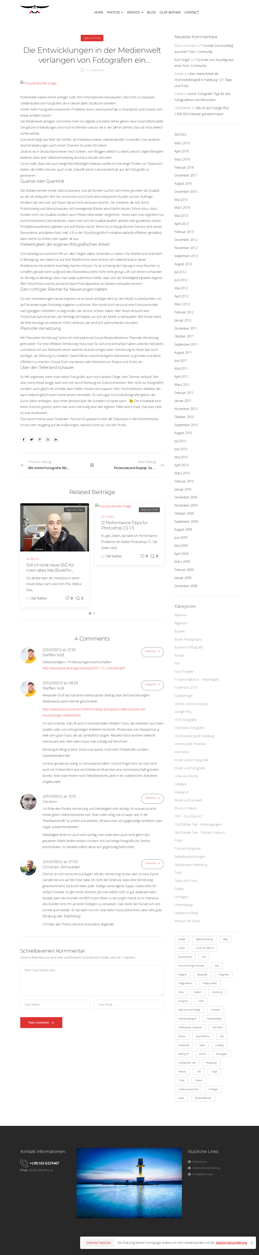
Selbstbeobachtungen (189, 856)
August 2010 (183, 433)
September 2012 (186, 256)
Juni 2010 (180, 449)
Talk (199, 1071)
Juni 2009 (180, 537)
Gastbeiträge (183, 695)
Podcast (182, 1071)
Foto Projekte (184, 671)
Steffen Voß (53, 655)
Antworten (150, 651)
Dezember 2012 (185, 239)
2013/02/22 (32, 559)
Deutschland (184, 957)
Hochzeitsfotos (214, 1018)
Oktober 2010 (184, 417)
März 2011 (182, 384)
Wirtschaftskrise (203, 1098)
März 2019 (182, 143)
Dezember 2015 (185, 191)
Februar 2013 (184, 232)
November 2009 (185, 505)
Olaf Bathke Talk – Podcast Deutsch (199, 832)
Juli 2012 (180, 272)
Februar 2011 (184, 393)
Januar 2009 (182, 578)
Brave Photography (188, 639)
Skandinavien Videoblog (190, 864)
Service (133, 12)
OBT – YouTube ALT (188, 816)
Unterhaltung (183, 905)
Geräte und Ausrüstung (190, 703)
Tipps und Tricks (185, 880)
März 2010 (182, 473)
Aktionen (180, 615)
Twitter (179, 889)
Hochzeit (215, 1009)
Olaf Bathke (170, 12)
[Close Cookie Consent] (251, 1243)
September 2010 (186, 425)
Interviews (181, 752)
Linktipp (219, 1045)
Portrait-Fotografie (187, 848)
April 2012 (181, 296)
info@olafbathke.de (41, 1170)
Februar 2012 (184, 312)
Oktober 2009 (184, 513)
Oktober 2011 (184, 336)
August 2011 (183, 352)
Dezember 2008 (185, 586)
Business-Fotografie (188, 647)
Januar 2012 (182, 320)
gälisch (198, 992)
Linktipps (180, 784)
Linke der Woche (186, 776)
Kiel (222, 1036)
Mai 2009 (181, 545)
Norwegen (221, 1054)
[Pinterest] (39, 439)
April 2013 (181, 223)
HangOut (183, 1001)
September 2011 (186, 344)
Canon (181, 948)
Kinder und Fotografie (189, 768)
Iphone (182, 1036)
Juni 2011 (180, 360)
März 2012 (182, 304)
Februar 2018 (184, 167)
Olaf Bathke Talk (186, 1062)
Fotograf (182, 974)
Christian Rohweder (61, 867)
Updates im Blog (185, 913)
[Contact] (25, 1163)
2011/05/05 (107, 516)
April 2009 (181, 553)
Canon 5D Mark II (204, 948)
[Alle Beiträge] (92, 465)
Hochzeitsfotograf (187, 1018)
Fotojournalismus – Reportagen (196, 679)
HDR (201, 1001)
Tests (178, 872)
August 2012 (183, 264)
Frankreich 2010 (185, 687)
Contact (192, 12)
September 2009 (186, 521)
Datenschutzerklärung (231, 1242)
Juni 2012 (180, 280)
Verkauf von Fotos (187, 921)
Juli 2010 (180, 441)
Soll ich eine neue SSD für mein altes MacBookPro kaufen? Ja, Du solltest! (50, 570)
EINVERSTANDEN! (98, 1243)
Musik (202, 1054)
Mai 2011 (181, 368)
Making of (181, 792)
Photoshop (211, 1062)
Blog (151, 12)
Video (181, 1098)
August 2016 (183, 183)
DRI (204, 957)
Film (177, 663)
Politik (178, 840)
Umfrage (213, 1089)
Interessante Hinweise (190, 744)
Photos (113, 12)
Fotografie (224, 974)
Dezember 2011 (185, 328)
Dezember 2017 (185, 175)
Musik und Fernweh (188, 800)
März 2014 (182, 207)
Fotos (181, 992)
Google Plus (182, 711)
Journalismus (202, 1036)
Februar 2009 (184, 569)
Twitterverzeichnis (188, 1089)
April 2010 (181, 465)
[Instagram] (48, 439)
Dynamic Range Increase (191, 965)
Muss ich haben (185, 808)
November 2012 (185, 248)
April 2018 (181, 151)
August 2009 (183, 529)
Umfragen (181, 897)
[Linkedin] (56, 439)
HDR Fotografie (185, 719)
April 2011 (181, 376)
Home (98, 12)
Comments (95, 70)
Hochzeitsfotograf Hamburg (194, 736)
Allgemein (181, 623)
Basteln (179, 631)
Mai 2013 (181, 215)
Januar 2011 (182, 400)
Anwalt (181, 939)
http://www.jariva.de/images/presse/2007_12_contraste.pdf (83, 668)
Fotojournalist (210, 983)
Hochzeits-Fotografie (189, 728)
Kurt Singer (182, 59)
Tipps (214, 1071)
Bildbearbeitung (204, 939)
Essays (179, 655)
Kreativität (183, 1045)
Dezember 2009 (185, 497)
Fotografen (202, 974)
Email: (24, 1170)
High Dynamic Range (189, 1009)
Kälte (202, 1045)
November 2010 (185, 409)
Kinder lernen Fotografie (191, 760)
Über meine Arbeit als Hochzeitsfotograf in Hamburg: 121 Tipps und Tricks (203, 79)
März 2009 (182, 561)
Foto (217, 965)
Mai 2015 (181, 199)
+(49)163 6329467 (44, 1163)
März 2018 (182, 159)
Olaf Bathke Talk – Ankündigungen (198, 824)
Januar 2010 (182, 489)
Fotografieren (185, 983)
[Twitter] (31, 439)
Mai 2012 (181, 288)
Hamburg (217, 992)
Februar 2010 (184, 481)
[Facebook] (23, 439)
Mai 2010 (181, 457)
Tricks (181, 1080)
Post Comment (39, 1022)
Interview (217, 1027)
